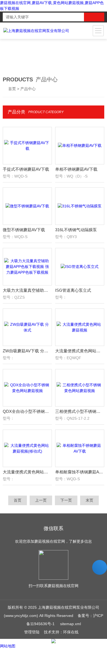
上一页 (41, 500)
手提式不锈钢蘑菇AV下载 (26, 169)
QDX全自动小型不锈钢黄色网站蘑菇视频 (27, 411)
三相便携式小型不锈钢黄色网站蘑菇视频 (80, 411)
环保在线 (70, 632)
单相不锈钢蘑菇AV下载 (76, 169)
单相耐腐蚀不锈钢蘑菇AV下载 (80, 472)
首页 (12, 89)
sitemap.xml (70, 624)
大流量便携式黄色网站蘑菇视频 (80, 350)
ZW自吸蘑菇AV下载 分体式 (27, 350)
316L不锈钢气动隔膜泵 (76, 229)
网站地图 (7, 646)
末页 (89, 500)
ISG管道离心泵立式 (73, 290)
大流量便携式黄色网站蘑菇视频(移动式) (27, 472)
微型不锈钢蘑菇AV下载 (24, 229)
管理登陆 (32, 632)
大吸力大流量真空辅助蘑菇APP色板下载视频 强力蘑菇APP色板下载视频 (27, 290)
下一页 (66, 500)
